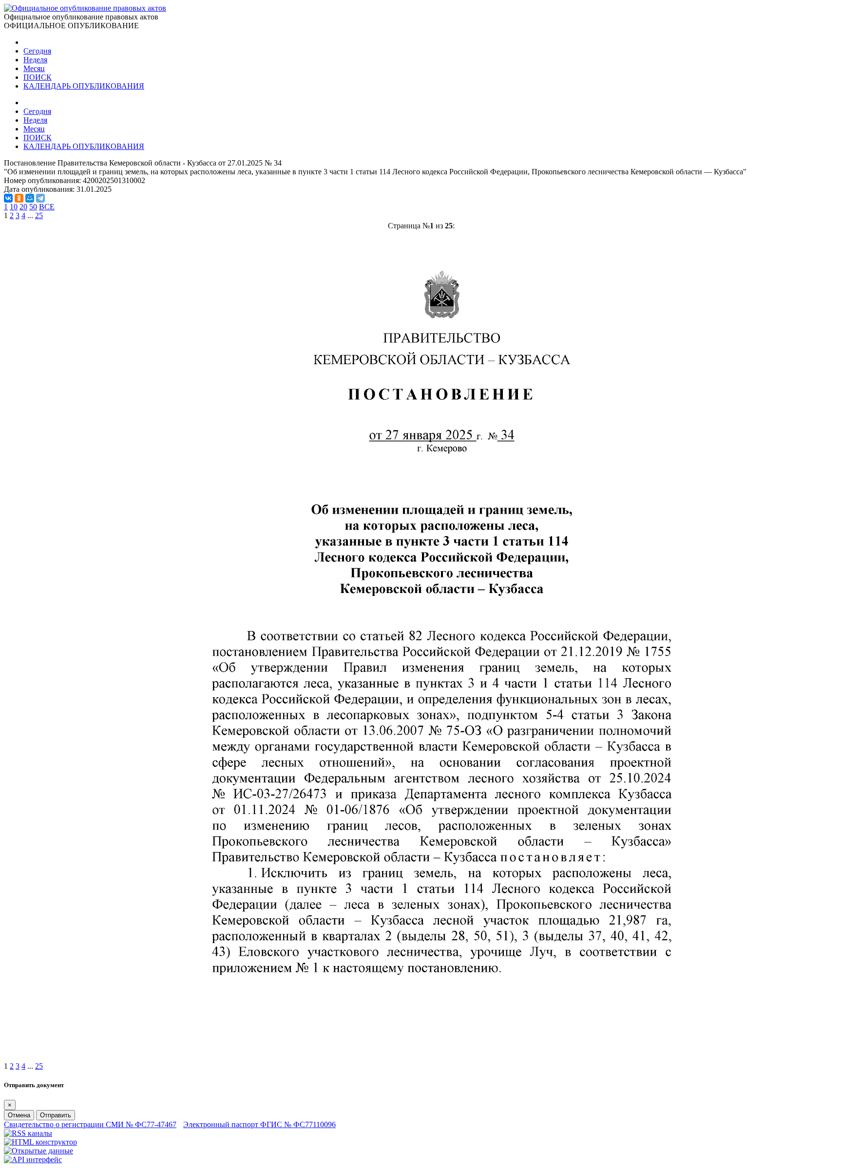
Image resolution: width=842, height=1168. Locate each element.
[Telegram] (40, 198)
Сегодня (37, 51)
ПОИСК (37, 77)
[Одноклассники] (19, 198)
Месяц (34, 68)
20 (23, 207)
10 (14, 207)
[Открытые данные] (38, 1151)
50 (33, 207)
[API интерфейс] (33, 1159)
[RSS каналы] (28, 1133)
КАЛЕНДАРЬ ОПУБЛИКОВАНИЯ (83, 86)
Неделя (35, 60)
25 (39, 215)
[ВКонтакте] (8, 198)
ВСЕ (47, 207)
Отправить (55, 1115)
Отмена (19, 1115)
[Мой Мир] (29, 198)
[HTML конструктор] (40, 1142)
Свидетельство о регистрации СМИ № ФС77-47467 (90, 1124)
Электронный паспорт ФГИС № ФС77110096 (259, 1124)
